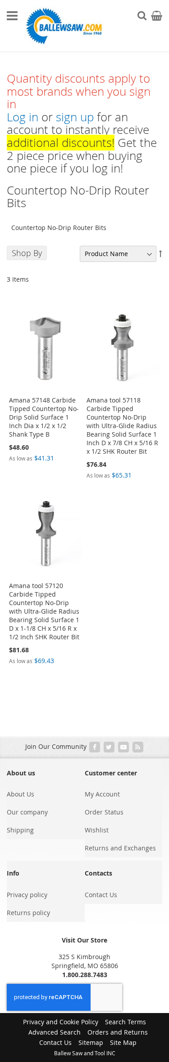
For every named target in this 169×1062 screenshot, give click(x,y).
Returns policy (28, 912)
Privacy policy (27, 894)
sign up (75, 117)
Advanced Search (54, 1032)
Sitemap (90, 1042)
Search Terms (125, 1022)
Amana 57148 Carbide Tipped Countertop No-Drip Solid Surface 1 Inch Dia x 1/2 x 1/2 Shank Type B (44, 417)
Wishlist (97, 830)
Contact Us (101, 894)
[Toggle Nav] (12, 16)
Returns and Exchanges (120, 848)
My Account (102, 794)
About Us (20, 794)
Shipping (20, 830)
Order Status (104, 812)
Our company (27, 812)
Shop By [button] (27, 253)
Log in (22, 117)
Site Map (123, 1042)
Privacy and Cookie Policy (60, 1022)
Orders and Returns (117, 1032)
